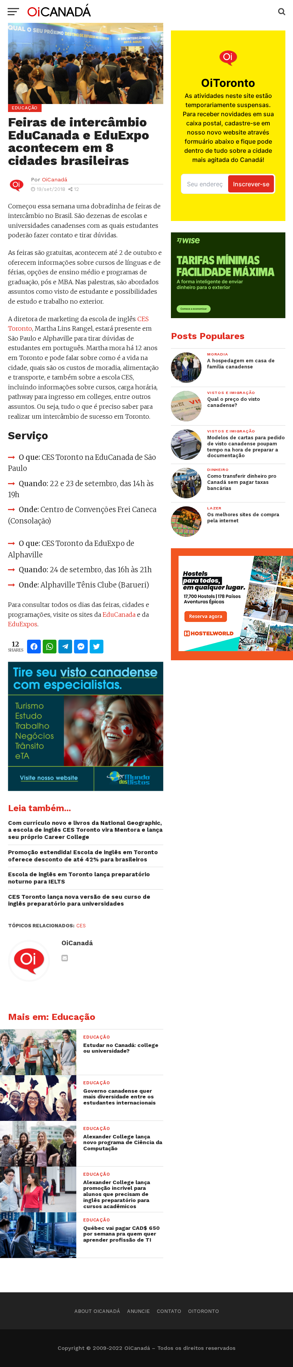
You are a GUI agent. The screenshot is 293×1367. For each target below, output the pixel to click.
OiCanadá (54, 179)
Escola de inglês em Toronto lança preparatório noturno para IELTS (79, 878)
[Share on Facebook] (34, 646)
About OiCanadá (97, 1311)
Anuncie (138, 1311)
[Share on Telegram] (65, 646)
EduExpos (22, 624)
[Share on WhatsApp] (49, 646)
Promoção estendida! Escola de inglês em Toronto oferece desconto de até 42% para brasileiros (83, 856)
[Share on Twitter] (96, 646)
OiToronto (203, 1311)
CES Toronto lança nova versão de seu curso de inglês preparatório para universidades (79, 900)
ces (81, 925)
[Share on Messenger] (81, 646)
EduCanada (119, 614)
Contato (169, 1311)
